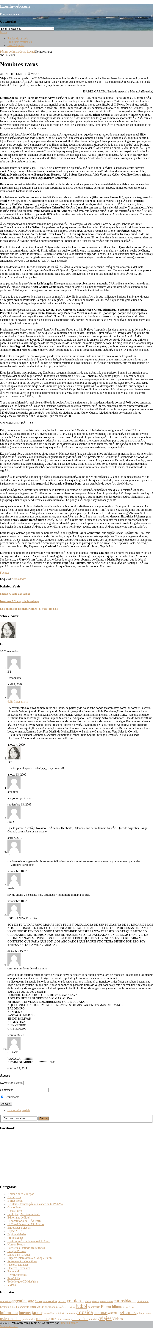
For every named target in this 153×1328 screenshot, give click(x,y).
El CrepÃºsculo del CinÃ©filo (25, 1224)
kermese (46, 1313)
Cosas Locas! (27, 51)
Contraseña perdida (18, 1110)
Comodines (14, 1207)
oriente (113, 1313)
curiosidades (19, 579)
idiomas (118, 1307)
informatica (9, 1312)
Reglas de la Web (17, 38)
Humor (106, 1307)
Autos (38, 1301)
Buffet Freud (15, 1200)
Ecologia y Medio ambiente (23, 1214)
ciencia (95, 1301)
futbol (81, 1306)
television (80, 1318)
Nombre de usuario (11, 1083)
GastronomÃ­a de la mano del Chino (28, 1241)
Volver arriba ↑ (9, 1326)
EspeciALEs (14, 1231)
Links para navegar (18, 1254)
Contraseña (6, 1089)
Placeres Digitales (17, 1264)
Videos (11, 1284)
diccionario (143, 1301)
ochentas (100, 1312)
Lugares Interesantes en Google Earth (29, 1258)
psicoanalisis (10, 1318)
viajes (105, 1318)
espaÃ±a (61, 1307)
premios (147, 1313)
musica (85, 1312)
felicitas (71, 1307)
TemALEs (13, 1278)
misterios (61, 1313)
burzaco (62, 1301)
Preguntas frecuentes (19, 41)
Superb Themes (69, 1322)
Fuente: (4, 572)
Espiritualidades (16, 1234)
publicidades (28, 1319)
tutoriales (94, 1319)
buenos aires (50, 1301)
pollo (139, 1313)
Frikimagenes (15, 1237)
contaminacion (106, 1301)
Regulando (13, 1271)
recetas (42, 1318)
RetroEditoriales (16, 1274)
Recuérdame (11, 1097)
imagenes (129, 1307)
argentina (19, 1300)
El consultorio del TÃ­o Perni (24, 1220)
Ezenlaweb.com (15, 6)
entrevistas (37, 1307)
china (88, 1301)
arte (31, 1301)
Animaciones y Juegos (20, 1193)
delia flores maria (17, 701)
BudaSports (14, 1197)
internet (25, 1312)
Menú (3, 32)
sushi (69, 1319)
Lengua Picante (16, 1251)
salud (52, 1319)
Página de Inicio (9, 51)
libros (52, 1313)
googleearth (94, 1307)
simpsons (62, 1319)
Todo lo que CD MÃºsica (22, 1281)
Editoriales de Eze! (18, 1217)
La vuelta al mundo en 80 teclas (26, 1247)
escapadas (51, 1306)
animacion (5, 1301)
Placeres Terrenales (18, 1268)
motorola (72, 1313)
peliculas (127, 1312)
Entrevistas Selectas (19, 1227)
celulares (75, 1300)
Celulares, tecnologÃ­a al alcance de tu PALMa (35, 1204)
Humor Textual (16, 1244)
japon (37, 1312)
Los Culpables (15, 45)
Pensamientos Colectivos (22, 1261)
